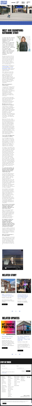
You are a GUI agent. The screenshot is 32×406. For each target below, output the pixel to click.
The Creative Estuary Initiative (10, 379)
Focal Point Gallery (5, 66)
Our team (9, 383)
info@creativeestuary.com (25, 396)
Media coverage (17, 381)
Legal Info (22, 379)
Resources (10, 396)
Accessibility (23, 380)
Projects (9, 381)
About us (18, 3)
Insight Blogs (16, 378)
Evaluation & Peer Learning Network (10, 389)
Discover (13, 2)
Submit (28, 371)
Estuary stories (4, 386)
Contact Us (28, 3)
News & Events (23, 3)
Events (15, 383)
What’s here (4, 383)
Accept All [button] (4, 403)
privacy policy (4, 372)
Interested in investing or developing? (4, 390)
